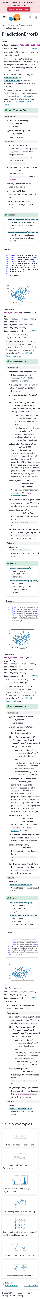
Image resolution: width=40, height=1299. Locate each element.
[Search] (30, 17)
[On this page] (35, 17)
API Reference (13, 25)
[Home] (4, 25)
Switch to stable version (19, 9)
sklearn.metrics (26, 25)
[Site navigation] (4, 17)
